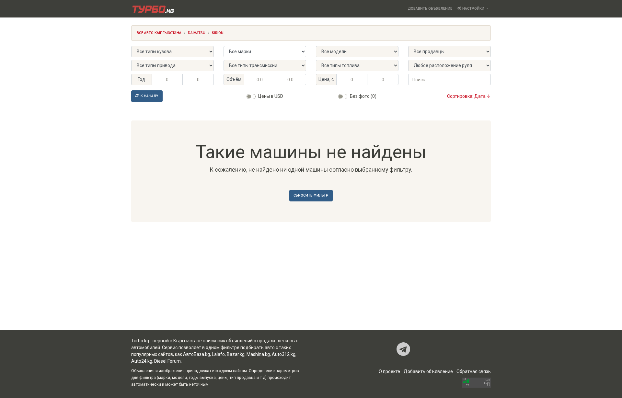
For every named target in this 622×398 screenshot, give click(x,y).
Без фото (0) (363, 96)
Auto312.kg (283, 354)
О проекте (389, 371)
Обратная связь (473, 371)
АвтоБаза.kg (196, 354)
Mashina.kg (258, 354)
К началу (149, 96)
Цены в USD (270, 96)
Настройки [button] (473, 8)
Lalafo (218, 354)
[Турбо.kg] (152, 8)
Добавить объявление (430, 8)
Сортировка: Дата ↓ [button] (469, 96)
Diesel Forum (167, 361)
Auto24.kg (141, 361)
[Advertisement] (311, 278)
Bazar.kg (236, 354)
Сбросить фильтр (311, 195)
